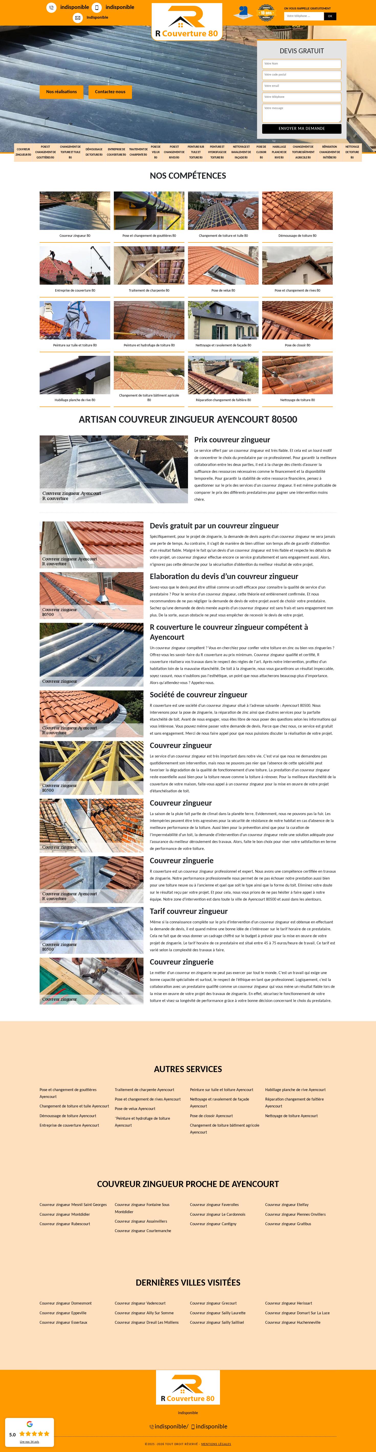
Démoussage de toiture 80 (94, 152)
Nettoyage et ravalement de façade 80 (241, 152)
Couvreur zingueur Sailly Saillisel (217, 1323)
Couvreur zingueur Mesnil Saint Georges (73, 1205)
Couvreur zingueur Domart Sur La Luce (297, 1313)
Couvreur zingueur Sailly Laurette (218, 1313)
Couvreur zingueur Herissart (288, 1303)
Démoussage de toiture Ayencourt (68, 1116)
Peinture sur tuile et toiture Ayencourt (221, 1090)
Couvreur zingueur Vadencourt (140, 1303)
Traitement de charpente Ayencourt (144, 1090)
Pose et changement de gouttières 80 (45, 152)
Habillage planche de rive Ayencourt (295, 1090)
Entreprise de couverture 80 (116, 152)
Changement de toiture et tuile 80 (70, 152)
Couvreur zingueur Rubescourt (65, 1224)
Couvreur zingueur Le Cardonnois (217, 1215)
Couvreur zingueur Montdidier (65, 1215)
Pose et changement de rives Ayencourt (148, 1099)
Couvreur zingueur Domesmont (66, 1303)
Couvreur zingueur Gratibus (288, 1224)
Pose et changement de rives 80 (174, 152)
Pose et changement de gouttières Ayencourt (68, 1093)
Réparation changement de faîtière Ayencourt (294, 1102)
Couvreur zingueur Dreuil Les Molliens (147, 1323)
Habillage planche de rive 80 (279, 152)
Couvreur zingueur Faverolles (214, 1205)
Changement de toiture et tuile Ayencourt (74, 1106)
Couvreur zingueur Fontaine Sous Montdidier (142, 1208)
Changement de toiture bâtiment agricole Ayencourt (224, 1129)
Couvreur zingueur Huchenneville (292, 1323)
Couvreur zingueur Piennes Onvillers (295, 1215)
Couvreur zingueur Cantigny (213, 1224)
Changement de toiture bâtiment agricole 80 (303, 152)
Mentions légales (216, 1444)
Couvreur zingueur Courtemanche (143, 1231)
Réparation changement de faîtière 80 (329, 152)
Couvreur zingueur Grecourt (213, 1303)
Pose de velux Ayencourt (135, 1109)
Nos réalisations (61, 92)
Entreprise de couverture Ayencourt (69, 1126)
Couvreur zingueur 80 (23, 152)
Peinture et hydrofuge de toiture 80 (217, 152)
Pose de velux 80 (155, 152)
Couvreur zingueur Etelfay (286, 1205)
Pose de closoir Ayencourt (211, 1116)
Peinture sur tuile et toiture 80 (196, 152)
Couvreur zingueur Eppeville (63, 1313)
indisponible (74, 7)
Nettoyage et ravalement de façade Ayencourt (219, 1102)
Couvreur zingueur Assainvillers (141, 1222)
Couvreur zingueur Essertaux (63, 1323)
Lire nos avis (29, 1442)
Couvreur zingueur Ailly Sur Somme (144, 1313)
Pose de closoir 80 (261, 152)
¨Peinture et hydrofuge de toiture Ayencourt (142, 1122)
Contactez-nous (110, 92)
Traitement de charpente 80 (138, 152)
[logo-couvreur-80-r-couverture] (187, 22)
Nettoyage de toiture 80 (352, 152)
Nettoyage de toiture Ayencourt (291, 1116)
